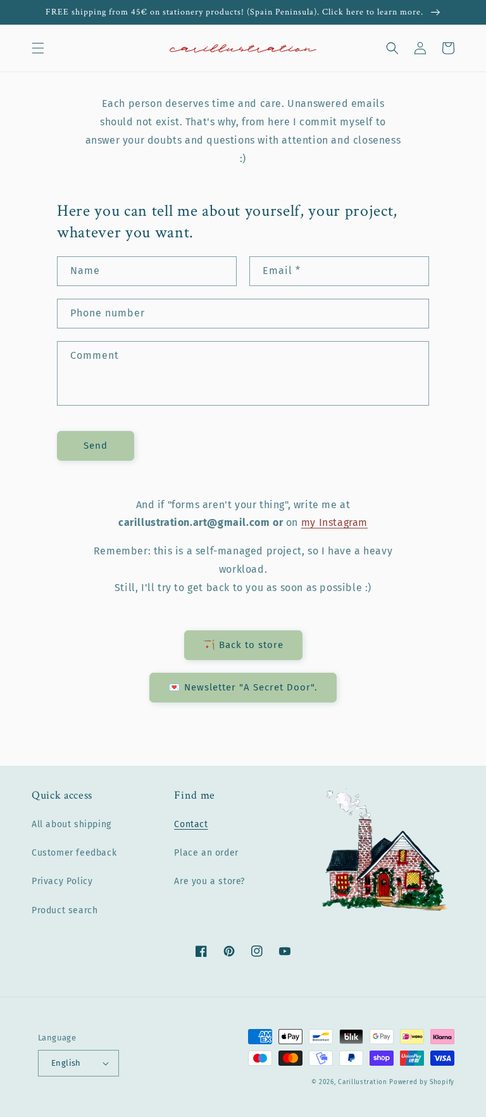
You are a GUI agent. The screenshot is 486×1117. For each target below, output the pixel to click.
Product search (64, 910)
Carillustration (362, 1082)
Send (96, 445)
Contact (191, 824)
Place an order (206, 852)
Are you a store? (209, 881)
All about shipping (71, 824)
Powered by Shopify (421, 1082)
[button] (38, 48)
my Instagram (334, 522)
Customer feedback (74, 852)
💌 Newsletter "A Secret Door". (243, 687)
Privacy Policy (62, 881)
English (66, 1063)
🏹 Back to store (243, 645)
